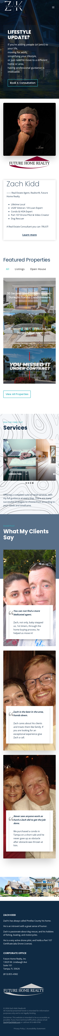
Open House (38, 269)
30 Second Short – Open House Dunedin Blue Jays (29, 330)
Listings (20, 269)
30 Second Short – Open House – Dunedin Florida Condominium (29, 295)
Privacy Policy (19, 1028)
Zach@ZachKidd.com (11, 1022)
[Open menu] (53, 7)
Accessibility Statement (36, 1028)
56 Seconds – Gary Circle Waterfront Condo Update (29, 366)
